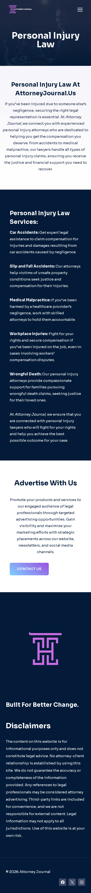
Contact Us (29, 569)
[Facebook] (62, 882)
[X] (72, 882)
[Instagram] (81, 882)
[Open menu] (80, 9)
